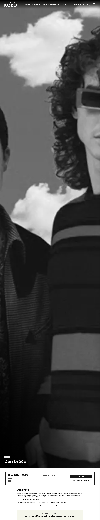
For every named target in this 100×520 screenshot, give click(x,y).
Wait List (81, 476)
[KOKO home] (10, 4)
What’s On (62, 4)
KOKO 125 (36, 4)
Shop (27, 4)
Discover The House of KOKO (81, 480)
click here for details (60, 502)
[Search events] (88, 4)
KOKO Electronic (49, 4)
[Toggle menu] (94, 4)
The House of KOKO (76, 4)
